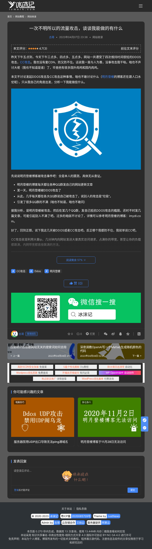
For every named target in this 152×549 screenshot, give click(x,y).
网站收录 (97, 37)
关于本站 (67, 508)
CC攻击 (25, 62)
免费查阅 (32, 372)
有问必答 (76, 372)
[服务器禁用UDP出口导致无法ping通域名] (42, 417)
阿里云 (106, 522)
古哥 (51, 37)
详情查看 (54, 378)
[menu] (141, 6)
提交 (132, 490)
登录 (16, 490)
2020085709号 (81, 516)
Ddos (37, 271)
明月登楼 (108, 77)
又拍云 (80, 522)
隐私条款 (81, 508)
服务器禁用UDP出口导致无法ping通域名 (41, 442)
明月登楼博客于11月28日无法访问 (103, 442)
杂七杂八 (86, 402)
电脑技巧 (19, 402)
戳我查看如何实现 (114, 531)
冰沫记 (54, 516)
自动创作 (120, 372)
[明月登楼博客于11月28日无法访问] (109, 417)
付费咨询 (98, 378)
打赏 (89, 333)
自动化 (120, 366)
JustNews (114, 516)
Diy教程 (76, 366)
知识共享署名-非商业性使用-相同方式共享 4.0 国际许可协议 (67, 535)
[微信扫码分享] (105, 334)
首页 (9, 16)
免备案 (32, 366)
